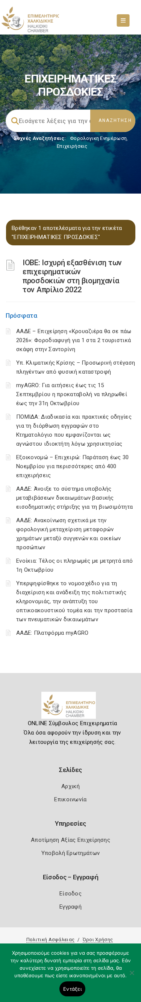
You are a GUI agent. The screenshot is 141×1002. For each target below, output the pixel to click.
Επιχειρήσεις (72, 146)
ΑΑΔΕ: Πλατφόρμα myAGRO (52, 632)
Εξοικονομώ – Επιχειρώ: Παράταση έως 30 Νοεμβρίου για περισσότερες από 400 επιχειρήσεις (72, 466)
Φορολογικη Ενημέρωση (98, 138)
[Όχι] (131, 976)
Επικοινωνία (70, 799)
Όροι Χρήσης (98, 939)
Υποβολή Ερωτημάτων (70, 853)
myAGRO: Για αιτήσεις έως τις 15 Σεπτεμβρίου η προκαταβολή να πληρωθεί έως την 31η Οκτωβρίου (71, 394)
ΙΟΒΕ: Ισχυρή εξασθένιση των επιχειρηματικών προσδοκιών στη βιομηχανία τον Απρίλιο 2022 (72, 276)
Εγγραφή (70, 906)
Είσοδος (70, 893)
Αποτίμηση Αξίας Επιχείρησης (70, 840)
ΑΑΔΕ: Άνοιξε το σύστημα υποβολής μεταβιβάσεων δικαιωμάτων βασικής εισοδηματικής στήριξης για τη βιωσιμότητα (74, 497)
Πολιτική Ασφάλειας (50, 939)
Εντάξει (72, 989)
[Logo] (70, 708)
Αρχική (70, 786)
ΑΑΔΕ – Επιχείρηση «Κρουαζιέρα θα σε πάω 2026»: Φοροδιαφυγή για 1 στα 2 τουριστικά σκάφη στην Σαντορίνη (74, 340)
